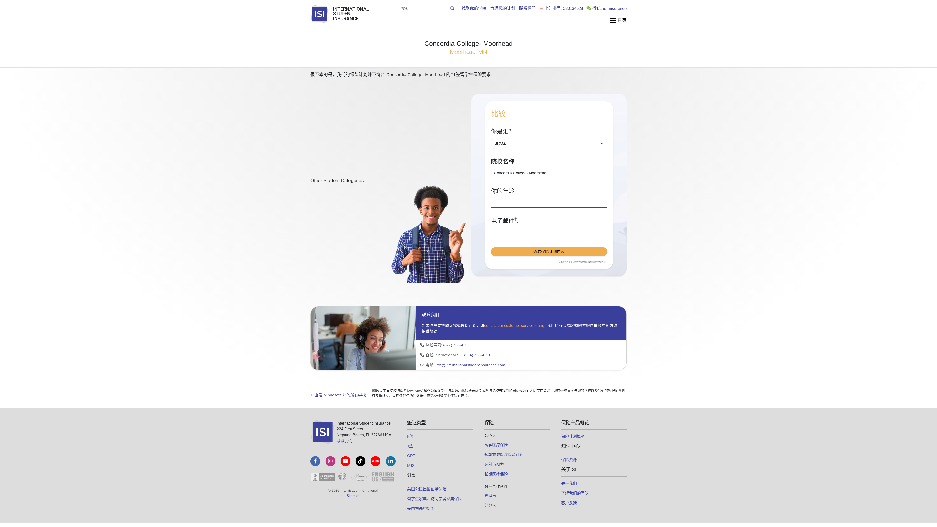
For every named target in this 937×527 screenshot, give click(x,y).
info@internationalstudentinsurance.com (470, 365)
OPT (411, 456)
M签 (410, 466)
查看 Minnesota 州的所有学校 (340, 395)
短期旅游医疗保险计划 (503, 455)
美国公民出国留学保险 (426, 489)
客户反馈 (569, 503)
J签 (410, 446)
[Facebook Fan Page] (315, 461)
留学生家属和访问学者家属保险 (434, 499)
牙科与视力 (494, 464)
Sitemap (353, 495)
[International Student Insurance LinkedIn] (391, 461)
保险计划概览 (573, 436)
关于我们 (569, 483)
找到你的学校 (473, 8)
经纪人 (490, 505)
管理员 (490, 496)
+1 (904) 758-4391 (475, 355)
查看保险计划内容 (549, 252)
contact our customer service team (513, 326)
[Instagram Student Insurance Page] (330, 461)
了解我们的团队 (575, 493)
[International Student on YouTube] (345, 461)
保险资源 (569, 460)
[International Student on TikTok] (360, 461)
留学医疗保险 (496, 445)
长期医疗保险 (496, 474)
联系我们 (527, 8)
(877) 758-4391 (456, 345)
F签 (410, 436)
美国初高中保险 (421, 509)
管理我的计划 (502, 8)
